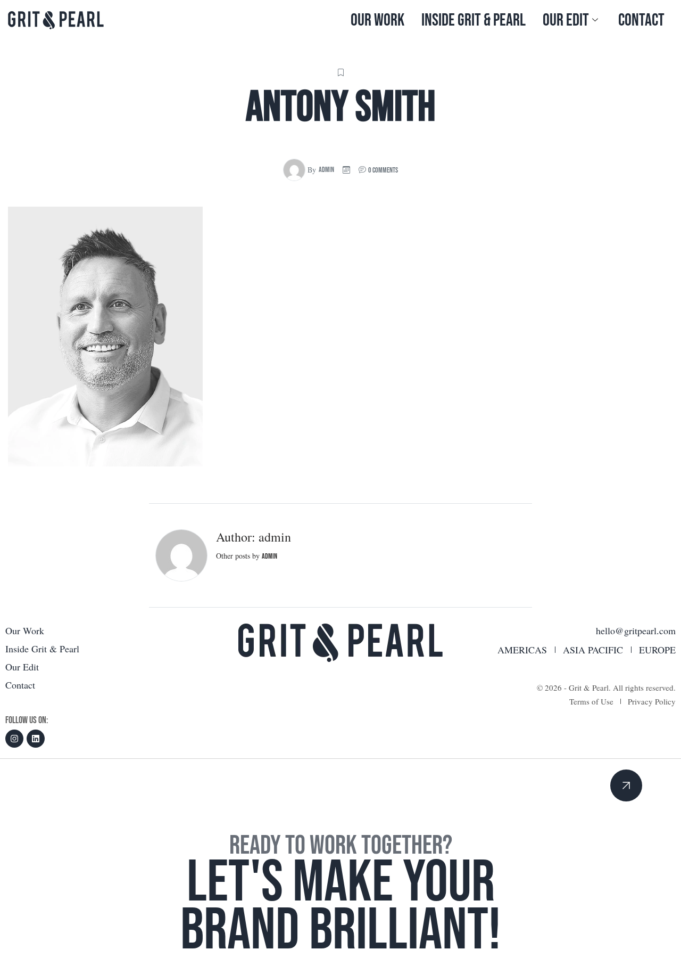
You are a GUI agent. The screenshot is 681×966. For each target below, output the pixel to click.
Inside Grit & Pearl (473, 20)
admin (326, 169)
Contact (641, 20)
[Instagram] (14, 739)
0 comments (383, 170)
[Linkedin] (36, 739)
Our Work (377, 20)
